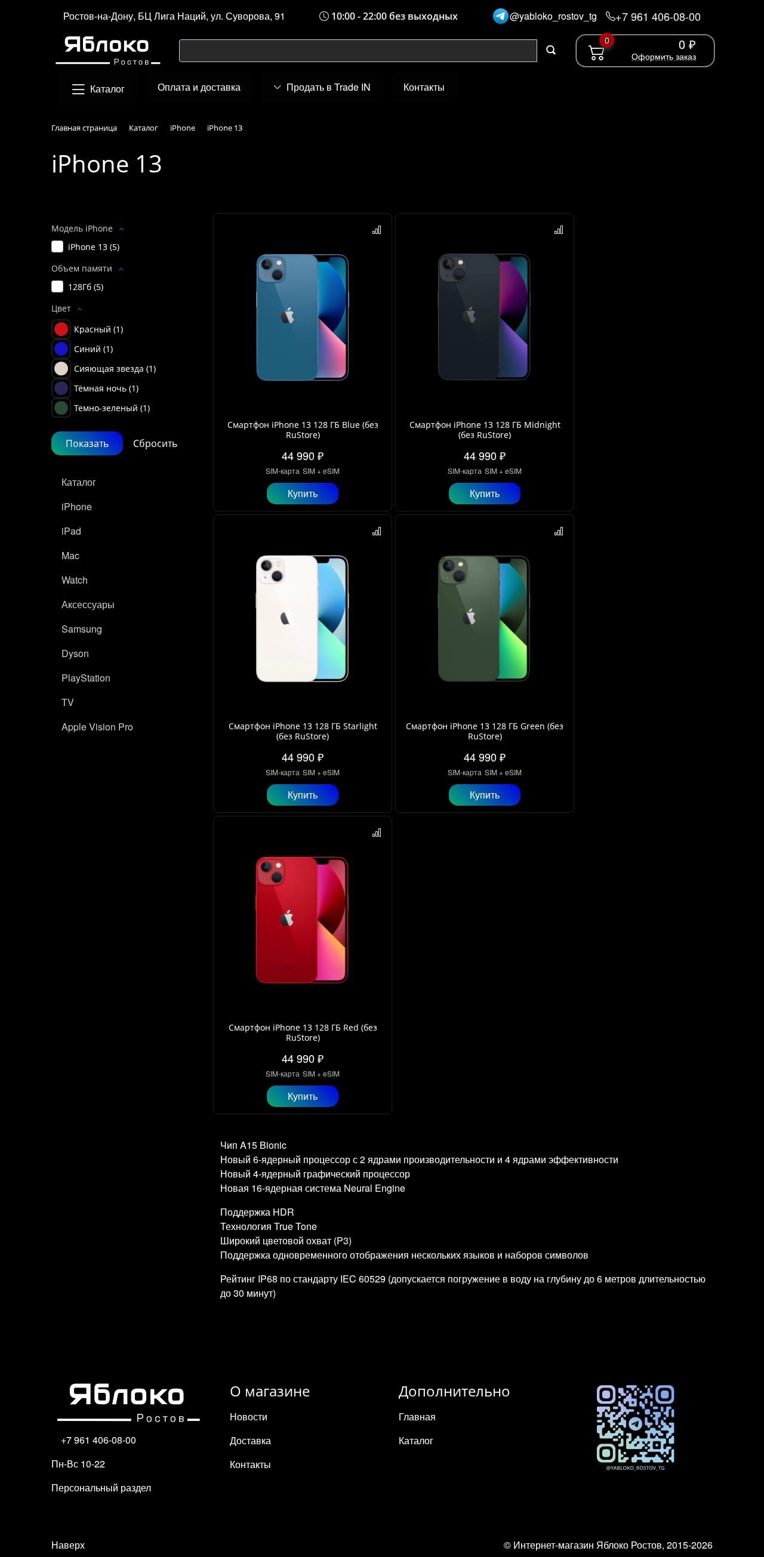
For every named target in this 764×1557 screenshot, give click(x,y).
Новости (248, 1416)
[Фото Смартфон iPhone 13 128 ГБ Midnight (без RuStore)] (484, 317)
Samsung (81, 629)
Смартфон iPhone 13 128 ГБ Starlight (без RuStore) (303, 731)
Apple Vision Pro (97, 726)
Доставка (250, 1440)
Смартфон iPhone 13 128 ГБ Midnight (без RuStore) (484, 429)
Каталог (78, 482)
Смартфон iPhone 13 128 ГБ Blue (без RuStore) (302, 429)
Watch (74, 580)
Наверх (68, 1545)
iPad (71, 531)
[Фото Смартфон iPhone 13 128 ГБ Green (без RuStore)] (484, 619)
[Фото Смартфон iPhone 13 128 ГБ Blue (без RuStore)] (302, 317)
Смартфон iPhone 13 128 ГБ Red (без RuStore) (303, 1032)
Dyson (75, 653)
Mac (70, 555)
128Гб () (85, 286)
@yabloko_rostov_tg (553, 16)
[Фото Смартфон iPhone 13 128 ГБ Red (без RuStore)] (302, 920)
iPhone (76, 506)
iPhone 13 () (93, 246)
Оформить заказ (663, 56)
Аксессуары (88, 604)
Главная (417, 1416)
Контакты (250, 1464)
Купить (303, 493)
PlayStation (85, 678)
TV (67, 702)
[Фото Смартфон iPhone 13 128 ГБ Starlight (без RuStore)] (302, 619)
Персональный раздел (101, 1487)
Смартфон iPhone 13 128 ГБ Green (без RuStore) (484, 731)
